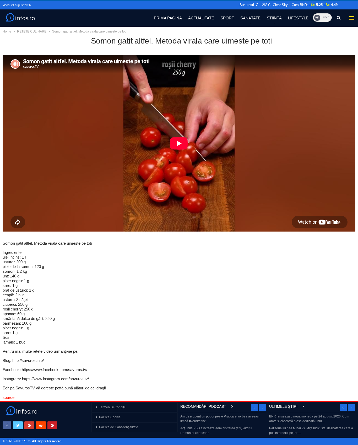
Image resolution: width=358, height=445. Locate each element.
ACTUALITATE (201, 18)
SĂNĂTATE (250, 18)
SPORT (227, 18)
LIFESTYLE (298, 18)
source (8, 397)
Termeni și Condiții (112, 407)
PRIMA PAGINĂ (168, 18)
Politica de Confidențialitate (118, 427)
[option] (223, 425)
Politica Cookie (110, 417)
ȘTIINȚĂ (274, 18)
